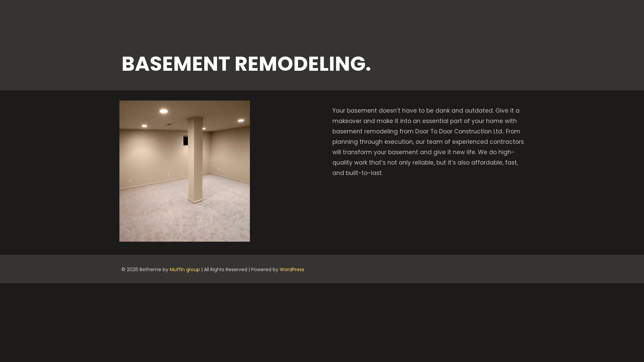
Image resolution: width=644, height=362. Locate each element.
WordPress (292, 269)
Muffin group (185, 269)
